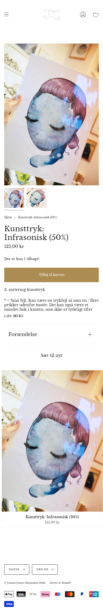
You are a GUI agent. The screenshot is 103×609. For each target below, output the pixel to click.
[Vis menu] (8, 14)
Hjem (8, 217)
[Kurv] (95, 14)
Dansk (15, 569)
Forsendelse (22, 334)
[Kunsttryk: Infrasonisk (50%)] (14, 198)
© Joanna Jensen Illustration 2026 (24, 583)
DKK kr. (42, 569)
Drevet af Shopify (60, 583)
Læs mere (14, 316)
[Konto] (83, 14)
